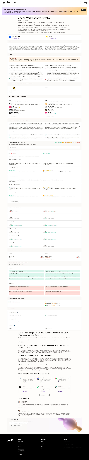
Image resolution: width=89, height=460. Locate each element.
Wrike (45, 386)
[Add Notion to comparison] (33, 386)
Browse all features (14, 201)
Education (20, 454)
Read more (25, 382)
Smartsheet (27, 377)
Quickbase (62, 386)
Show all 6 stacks (14, 116)
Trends (42, 446)
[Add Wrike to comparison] (51, 386)
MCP (41, 448)
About (15, 2)
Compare (19, 444)
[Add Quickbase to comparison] (69, 386)
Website (14, 38)
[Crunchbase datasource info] (14, 325)
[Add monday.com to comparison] (69, 378)
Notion (27, 386)
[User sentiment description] (51, 256)
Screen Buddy (20, 441)
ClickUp (45, 377)
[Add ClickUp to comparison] (51, 378)
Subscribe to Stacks (69, 444)
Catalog (42, 444)
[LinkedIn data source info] (17, 312)
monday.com (62, 377)
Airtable (50, 36)
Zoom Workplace (16, 36)
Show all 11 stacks (50, 116)
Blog (19, 452)
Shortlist (84, 2)
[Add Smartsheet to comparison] (33, 378)
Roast (19, 448)
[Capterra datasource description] (59, 303)
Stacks (19, 446)
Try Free (83, 9)
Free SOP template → (15, 12)
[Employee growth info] (16, 312)
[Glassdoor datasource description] (59, 305)
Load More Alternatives (44, 395)
